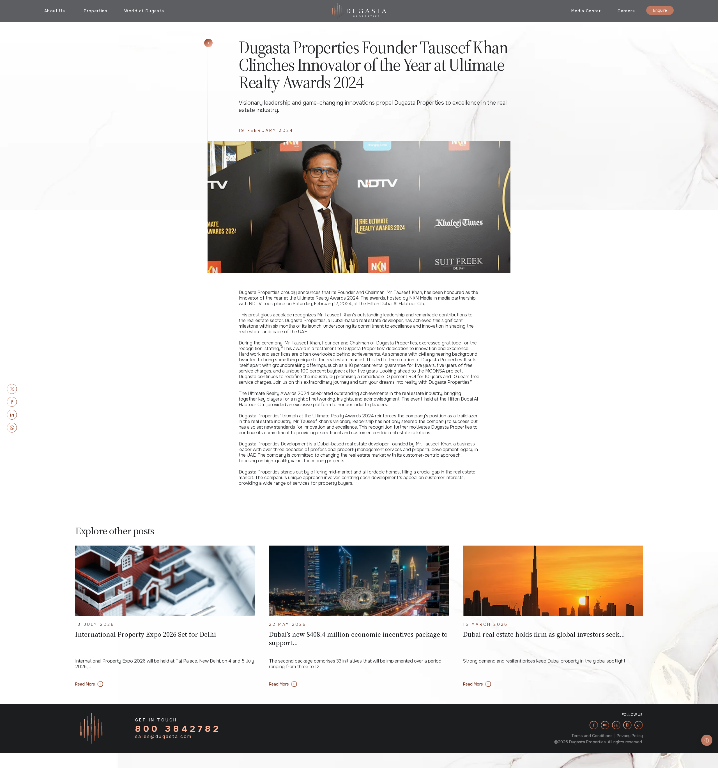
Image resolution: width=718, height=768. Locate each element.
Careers (626, 10)
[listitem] (594, 725)
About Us (54, 10)
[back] (208, 43)
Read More (85, 684)
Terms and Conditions (592, 735)
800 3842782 (178, 729)
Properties (95, 10)
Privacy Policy (630, 735)
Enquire (660, 10)
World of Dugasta (144, 10)
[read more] (165, 581)
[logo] (359, 10)
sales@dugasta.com (163, 736)
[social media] (12, 389)
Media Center (586, 10)
